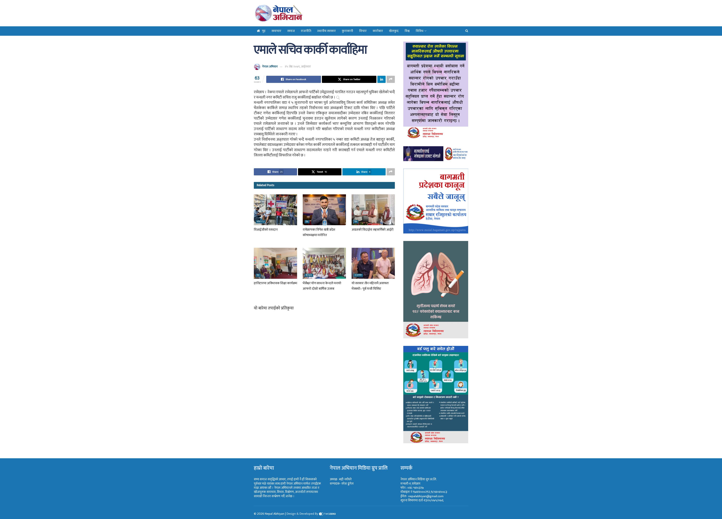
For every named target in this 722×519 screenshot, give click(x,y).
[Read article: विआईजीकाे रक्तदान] (275, 209)
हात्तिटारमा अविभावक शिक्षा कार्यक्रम (275, 283)
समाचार (276, 31)
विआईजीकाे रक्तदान (266, 230)
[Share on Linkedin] (381, 79)
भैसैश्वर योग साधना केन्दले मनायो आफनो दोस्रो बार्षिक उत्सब (322, 286)
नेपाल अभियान (270, 66)
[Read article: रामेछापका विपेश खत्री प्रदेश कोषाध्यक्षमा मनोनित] (324, 209)
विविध (419, 31)
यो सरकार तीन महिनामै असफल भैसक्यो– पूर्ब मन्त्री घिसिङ (370, 286)
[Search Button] (466, 31)
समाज (291, 31)
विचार (363, 31)
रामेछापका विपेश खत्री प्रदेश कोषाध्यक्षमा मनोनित (319, 232)
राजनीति (306, 31)
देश (307, 221)
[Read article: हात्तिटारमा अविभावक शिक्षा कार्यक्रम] (275, 263)
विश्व (407, 31)
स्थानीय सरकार (326, 31)
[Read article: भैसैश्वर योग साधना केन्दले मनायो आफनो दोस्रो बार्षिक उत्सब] (324, 263)
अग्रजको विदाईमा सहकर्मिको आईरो (373, 230)
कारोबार (378, 31)
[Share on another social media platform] (391, 79)
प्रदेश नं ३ (260, 221)
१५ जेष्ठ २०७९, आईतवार (298, 66)
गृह (263, 31)
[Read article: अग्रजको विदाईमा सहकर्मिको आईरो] (373, 209)
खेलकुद (394, 31)
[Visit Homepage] (288, 13)
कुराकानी (347, 31)
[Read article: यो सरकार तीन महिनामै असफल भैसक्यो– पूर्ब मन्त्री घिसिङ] (373, 263)
